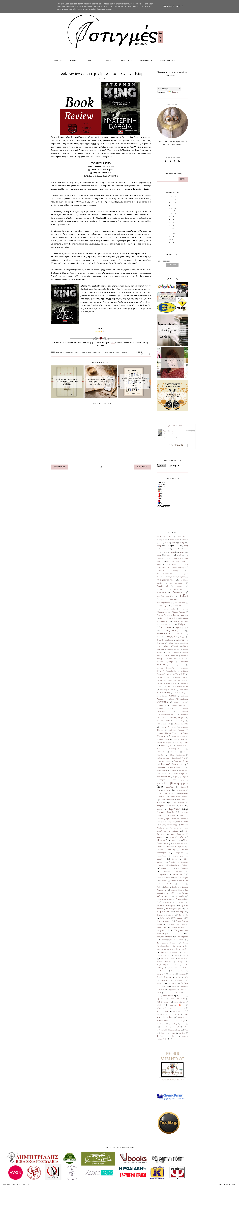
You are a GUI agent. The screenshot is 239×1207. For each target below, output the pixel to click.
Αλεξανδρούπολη (176, 567)
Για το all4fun (162, 606)
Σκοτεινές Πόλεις (176, 890)
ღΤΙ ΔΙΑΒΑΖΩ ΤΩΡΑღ (176, 426)
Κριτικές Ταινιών (165, 812)
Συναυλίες (180, 896)
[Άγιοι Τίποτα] (160, 435)
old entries (142, 467)
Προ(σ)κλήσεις (182, 868)
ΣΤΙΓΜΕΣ (57, 61)
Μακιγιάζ (175, 819)
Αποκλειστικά (162, 586)
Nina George (180, 1021)
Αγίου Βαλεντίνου (172, 561)
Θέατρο (167, 790)
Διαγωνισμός (172, 630)
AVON (185, 955)
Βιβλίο (59, 352)
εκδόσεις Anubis (163, 739)
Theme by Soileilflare (227, 1184)
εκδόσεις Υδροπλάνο (168, 727)
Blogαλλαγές (161, 965)
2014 (159, 545)
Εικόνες (180, 639)
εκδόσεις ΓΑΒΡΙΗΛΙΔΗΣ (175, 659)
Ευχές (175, 777)
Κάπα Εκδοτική (178, 803)
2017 (186, 545)
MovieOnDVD (163, 1011)
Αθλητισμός (172, 564)
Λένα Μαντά (170, 816)
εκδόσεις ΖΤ (161, 680)
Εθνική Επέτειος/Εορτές (165, 640)
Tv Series (161, 1036)
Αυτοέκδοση (161, 592)
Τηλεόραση (178, 918)
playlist (178, 1027)
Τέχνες (170, 915)
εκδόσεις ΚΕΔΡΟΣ (167, 690)
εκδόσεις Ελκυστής (165, 668)
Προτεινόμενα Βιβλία (179, 881)
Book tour (174, 965)
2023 (182, 551)
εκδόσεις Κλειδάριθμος (74, 352)
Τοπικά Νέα (162, 927)
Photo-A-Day (165, 1027)
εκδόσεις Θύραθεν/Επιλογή (166, 683)
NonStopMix (161, 1024)
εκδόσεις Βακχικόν (171, 656)
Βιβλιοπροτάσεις (163, 603)
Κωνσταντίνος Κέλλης (170, 434)
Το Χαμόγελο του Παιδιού (175, 924)
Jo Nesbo (182, 996)
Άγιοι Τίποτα (168, 431)
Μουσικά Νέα (176, 837)
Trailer (173, 1033)
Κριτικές (108, 352)
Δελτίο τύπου (166, 627)
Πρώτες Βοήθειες (167, 884)
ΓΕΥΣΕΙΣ (89, 61)
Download (182, 974)
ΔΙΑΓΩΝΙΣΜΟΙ (106, 61)
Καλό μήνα (181, 800)
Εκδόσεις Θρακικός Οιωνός (177, 680)
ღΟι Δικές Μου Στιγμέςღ (18, 1184)
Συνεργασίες (167, 902)
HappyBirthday (173, 989)
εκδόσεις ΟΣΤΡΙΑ (165, 708)
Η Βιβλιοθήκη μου (94, 352)
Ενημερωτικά (162, 771)
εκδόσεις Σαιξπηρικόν (164, 724)
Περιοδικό (173, 862)
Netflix (181, 1017)
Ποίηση (185, 865)
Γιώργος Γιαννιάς (178, 612)
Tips (186, 1030)
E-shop (178, 977)
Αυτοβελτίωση (178, 589)
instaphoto (168, 995)
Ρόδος (159, 887)
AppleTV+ (168, 955)
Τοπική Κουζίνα (177, 927)
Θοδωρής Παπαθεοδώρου (166, 793)
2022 (173, 551)
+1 (184, 61)
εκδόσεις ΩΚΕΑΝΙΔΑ (178, 736)
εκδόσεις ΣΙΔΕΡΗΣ (180, 724)
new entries (59, 467)
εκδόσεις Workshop (163, 758)
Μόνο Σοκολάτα (177, 834)
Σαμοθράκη (175, 887)
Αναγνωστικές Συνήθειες (176, 577)
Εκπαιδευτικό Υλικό (178, 758)
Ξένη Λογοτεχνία (121, 352)
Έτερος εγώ (183, 771)
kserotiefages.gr (179, 1002)
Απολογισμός (162, 589)
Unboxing (174, 1036)
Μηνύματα (174, 828)
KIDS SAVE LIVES (178, 999)
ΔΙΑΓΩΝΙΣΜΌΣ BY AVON (170, 634)
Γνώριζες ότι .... (167, 625)
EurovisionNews (179, 980)
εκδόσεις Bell (178, 739)
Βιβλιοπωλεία (180, 603)
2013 (182, 542)
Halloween (184, 986)
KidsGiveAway (163, 1002)
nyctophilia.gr (173, 1024)
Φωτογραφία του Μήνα (172, 940)
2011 (166, 542)
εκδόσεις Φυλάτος (176, 730)
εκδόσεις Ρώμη (180, 721)
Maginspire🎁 (176, 1005)
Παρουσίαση (161, 856)
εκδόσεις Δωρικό (178, 665)
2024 (159, 555)
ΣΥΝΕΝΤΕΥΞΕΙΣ (146, 61)
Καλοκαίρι (161, 802)
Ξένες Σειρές (175, 840)
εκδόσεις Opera (162, 752)
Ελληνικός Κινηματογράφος (169, 767)
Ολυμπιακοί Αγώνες (179, 843)
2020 (186, 548)
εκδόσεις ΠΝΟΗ (163, 721)
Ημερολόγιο (169, 787)
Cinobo (177, 968)
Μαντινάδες (184, 819)
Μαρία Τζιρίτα (182, 822)
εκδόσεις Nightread (176, 749)
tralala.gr (182, 1033)
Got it (179, 6)
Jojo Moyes (161, 999)
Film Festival (172, 983)
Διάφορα (171, 636)
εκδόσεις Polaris (174, 752)
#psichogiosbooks (162, 539)
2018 (164, 548)
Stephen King (136, 352)
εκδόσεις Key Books (167, 746)
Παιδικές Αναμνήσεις (166, 850)
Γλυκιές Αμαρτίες (180, 621)
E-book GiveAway (164, 977)
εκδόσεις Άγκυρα (173, 643)
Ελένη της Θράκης (163, 761)
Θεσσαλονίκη (181, 790)
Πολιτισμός (165, 868)
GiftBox (184, 983)
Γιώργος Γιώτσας (163, 615)
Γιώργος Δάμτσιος (180, 615)
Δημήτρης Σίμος (181, 627)
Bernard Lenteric (164, 962)
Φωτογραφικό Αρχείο (166, 943)
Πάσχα (175, 859)
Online (183, 1024)
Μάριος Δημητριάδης (168, 825)
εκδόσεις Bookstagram (164, 742)
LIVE (159, 1005)
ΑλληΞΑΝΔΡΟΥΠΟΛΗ (164, 574)
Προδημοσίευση (163, 875)
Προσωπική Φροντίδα (165, 878)
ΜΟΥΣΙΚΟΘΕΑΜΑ (167, 61)
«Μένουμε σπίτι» (164, 536)
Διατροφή (160, 637)
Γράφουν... (183, 624)
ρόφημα (166, 887)
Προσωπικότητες (181, 878)
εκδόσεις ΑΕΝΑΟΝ (170, 646)
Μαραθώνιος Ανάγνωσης (167, 822)
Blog (180, 961)
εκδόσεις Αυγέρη (173, 652)
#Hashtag (181, 536)
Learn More (168, 6)
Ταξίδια (160, 915)
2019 (53, 352)
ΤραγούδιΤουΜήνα (164, 937)
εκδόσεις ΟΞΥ (162, 705)
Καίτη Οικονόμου (167, 800)
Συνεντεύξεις (182, 899)
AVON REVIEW (167, 959)
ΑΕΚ (184, 561)
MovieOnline (178, 1011)
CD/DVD (169, 968)
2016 (177, 545)
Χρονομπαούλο (182, 949)
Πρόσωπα (177, 874)
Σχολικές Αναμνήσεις (166, 905)
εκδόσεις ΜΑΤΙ (174, 699)
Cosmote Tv (161, 974)
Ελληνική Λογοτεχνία (171, 764)
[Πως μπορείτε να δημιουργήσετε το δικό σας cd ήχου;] (172, 345)
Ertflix (186, 977)
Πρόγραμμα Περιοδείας (173, 871)
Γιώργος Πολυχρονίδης (168, 618)
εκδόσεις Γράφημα (165, 662)
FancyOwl (160, 983)
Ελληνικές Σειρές (181, 761)
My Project (160, 1014)
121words (185, 540)
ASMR (177, 955)
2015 (168, 545)
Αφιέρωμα (177, 592)
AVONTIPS (181, 958)
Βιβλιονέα (174, 599)
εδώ (113, 342)
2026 (179, 555)
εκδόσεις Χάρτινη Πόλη (166, 733)
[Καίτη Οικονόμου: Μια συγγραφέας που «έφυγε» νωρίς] (172, 378)
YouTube (163, 1039)
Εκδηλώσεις (160, 643)
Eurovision (164, 980)
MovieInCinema (164, 1008)
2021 (163, 551)
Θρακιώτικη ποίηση (179, 796)
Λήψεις (182, 816)
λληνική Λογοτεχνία (163, 819)
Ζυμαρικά (172, 780)
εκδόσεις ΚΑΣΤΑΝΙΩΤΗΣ (178, 687)
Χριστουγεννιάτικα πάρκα (165, 949)
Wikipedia (185, 1036)
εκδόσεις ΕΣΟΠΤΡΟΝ (164, 677)
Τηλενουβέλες (165, 918)
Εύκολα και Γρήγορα (176, 773)
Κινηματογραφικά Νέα (166, 806)
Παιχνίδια (179, 853)
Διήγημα (182, 637)
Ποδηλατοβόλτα (173, 865)
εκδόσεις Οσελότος (178, 705)
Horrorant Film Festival (173, 993)
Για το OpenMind (180, 606)
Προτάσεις (163, 881)
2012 (174, 542)
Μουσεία (160, 837)
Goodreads (175, 986)
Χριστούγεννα (178, 946)
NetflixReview (162, 1020)
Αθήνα (159, 564)
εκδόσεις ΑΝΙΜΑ (173, 649)
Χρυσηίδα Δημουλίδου (170, 952)
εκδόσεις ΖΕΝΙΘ (180, 677)
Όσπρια (159, 847)
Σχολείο (180, 902)
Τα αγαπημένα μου (173, 909)
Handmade (162, 989)
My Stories (174, 1014)
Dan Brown (172, 974)
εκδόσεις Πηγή (176, 717)
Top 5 (163, 1033)
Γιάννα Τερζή (169, 609)
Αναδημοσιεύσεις (165, 579)
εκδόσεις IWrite (181, 742)
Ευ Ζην (162, 774)
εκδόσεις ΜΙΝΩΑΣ (179, 702)
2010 (160, 543)
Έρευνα (173, 771)
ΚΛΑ (182, 806)
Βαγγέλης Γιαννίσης (165, 596)
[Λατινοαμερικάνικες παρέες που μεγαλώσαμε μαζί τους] (172, 312)
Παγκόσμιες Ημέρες (174, 846)
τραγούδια (161, 930)
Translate (175, 92)
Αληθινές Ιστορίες (167, 570)
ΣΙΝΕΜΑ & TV (125, 61)
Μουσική (161, 840)
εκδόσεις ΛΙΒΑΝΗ (168, 696)
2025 (169, 555)
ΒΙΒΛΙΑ (73, 61)
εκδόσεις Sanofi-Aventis (177, 755)
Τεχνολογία (183, 915)
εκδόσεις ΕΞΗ (179, 674)
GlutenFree (165, 986)
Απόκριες (180, 586)
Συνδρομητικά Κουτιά (164, 899)
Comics (182, 971)
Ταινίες (179, 911)
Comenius (174, 971)
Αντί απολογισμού (176, 583)
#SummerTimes (174, 539)
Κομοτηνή (160, 809)
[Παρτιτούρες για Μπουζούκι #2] (172, 410)
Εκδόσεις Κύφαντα (181, 693)
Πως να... (181, 884)
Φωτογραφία (183, 937)
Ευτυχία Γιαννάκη (163, 777)
